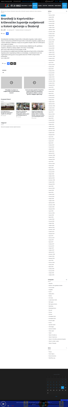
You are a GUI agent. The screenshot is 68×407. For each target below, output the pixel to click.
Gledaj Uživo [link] (51, 293)
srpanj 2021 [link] (51, 140)
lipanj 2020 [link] (51, 167)
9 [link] (65, 382)
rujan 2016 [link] (51, 260)
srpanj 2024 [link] (51, 66)
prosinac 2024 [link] (52, 56)
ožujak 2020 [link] (51, 173)
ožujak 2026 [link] (51, 25)
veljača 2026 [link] (51, 27)
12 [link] (53, 384)
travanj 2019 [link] (51, 196)
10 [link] (47, 384)
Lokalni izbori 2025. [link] (53, 299)
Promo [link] (50, 322)
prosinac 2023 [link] (52, 81)
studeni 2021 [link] (51, 132)
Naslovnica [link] (24, 5)
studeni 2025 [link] (51, 33)
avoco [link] (3, 29)
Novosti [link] (35, 5)
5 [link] (53, 382)
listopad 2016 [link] (52, 258)
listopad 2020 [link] (52, 159)
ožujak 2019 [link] (51, 198)
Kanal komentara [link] (52, 355)
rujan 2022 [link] (51, 112)
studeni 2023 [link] (51, 83)
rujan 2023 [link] (51, 87)
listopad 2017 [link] (51, 233)
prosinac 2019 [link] (52, 180)
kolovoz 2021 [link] (51, 138)
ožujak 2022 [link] (51, 124)
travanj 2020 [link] (51, 171)
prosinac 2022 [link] (52, 105)
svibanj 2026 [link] (51, 21)
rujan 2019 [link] (51, 186)
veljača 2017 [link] (51, 250)
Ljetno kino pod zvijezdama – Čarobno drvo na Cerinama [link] (35, 1)
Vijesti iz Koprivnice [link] (53, 337)
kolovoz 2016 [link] (51, 262)
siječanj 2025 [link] (51, 54)
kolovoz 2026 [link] (52, 15)
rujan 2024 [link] (51, 62)
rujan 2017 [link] (51, 235)
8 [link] (62, 382)
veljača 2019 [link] (51, 200)
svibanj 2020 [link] (51, 169)
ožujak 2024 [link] (51, 74)
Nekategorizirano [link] (52, 308)
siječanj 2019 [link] (51, 202)
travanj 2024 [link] (51, 72)
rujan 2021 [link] (51, 136)
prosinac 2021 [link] (52, 130)
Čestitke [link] (45, 5)
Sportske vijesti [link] (52, 324)
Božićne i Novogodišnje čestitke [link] (55, 285)
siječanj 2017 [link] (51, 252)
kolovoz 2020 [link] (52, 163)
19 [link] (53, 387)
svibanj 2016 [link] (51, 268)
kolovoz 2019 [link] (51, 188)
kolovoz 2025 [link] (52, 39)
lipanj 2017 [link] (51, 241)
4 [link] (50, 382)
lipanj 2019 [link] (51, 192)
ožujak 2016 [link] (51, 272)
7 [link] (59, 382)
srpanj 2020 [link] (51, 165)
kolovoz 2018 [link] (51, 213)
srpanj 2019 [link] (51, 190)
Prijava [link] (50, 351)
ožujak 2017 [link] (51, 248)
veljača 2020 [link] (51, 175)
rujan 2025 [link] (51, 37)
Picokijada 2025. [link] (52, 316)
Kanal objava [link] (51, 353)
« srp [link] (56, 396)
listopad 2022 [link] (52, 109)
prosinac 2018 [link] (52, 204)
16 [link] (65, 384)
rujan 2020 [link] (51, 161)
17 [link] (47, 387)
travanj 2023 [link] (51, 97)
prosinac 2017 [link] (52, 229)
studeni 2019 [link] (51, 182)
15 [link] (62, 384)
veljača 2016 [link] (51, 274)
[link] (56, 1)
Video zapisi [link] (51, 330)
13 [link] (56, 384)
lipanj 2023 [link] (51, 93)
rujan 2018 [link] (51, 210)
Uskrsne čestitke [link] (52, 328)
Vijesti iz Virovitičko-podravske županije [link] (57, 339)
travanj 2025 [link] (51, 48)
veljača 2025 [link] (51, 52)
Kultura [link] (50, 295)
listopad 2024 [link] (52, 60)
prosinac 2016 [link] (52, 254)
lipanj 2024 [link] (51, 68)
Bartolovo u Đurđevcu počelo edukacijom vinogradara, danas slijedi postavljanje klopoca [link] (22, 113)
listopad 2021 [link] (51, 134)
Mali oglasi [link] (51, 302)
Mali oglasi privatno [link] (53, 304)
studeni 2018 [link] (51, 206)
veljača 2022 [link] (51, 126)
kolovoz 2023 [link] (52, 89)
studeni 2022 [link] (51, 107)
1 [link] (62, 379)
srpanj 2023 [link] (51, 91)
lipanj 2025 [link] (51, 43)
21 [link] (59, 387)
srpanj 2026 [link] (51, 17)
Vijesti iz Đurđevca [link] (53, 335)
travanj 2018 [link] (51, 221)
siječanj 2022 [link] (51, 128)
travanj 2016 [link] (51, 270)
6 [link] (56, 382)
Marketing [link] (51, 306)
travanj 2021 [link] (51, 147)
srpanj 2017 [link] (51, 239)
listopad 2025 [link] (52, 35)
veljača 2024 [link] (51, 76)
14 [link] (59, 384)
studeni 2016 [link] (51, 256)
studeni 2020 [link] (51, 157)
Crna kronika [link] (51, 287)
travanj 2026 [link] (51, 23)
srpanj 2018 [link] (51, 215)
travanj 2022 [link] (51, 122)
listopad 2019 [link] (52, 184)
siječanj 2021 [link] (51, 153)
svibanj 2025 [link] (51, 46)
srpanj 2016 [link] (51, 264)
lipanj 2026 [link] (51, 19)
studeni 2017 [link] (51, 231)
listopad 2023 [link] (52, 85)
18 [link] (50, 387)
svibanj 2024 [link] (51, 70)
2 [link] (65, 379)
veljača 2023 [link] (51, 101)
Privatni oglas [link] (52, 320)
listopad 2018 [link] (51, 208)
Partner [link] (50, 312)
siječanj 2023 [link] (52, 103)
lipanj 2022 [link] (51, 118)
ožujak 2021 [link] (51, 149)
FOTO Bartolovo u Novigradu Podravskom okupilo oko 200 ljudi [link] (6, 113)
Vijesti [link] (30, 5)
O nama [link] (40, 5)
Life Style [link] (51, 297)
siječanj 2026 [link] (52, 29)
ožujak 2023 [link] (51, 99)
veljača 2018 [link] (51, 225)
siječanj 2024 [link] (52, 79)
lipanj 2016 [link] (51, 266)
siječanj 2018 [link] (51, 227)
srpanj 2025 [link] (51, 41)
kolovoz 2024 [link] (52, 64)
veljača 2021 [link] (51, 151)
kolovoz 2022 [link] (52, 114)
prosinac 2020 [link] (52, 155)
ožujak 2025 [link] (51, 50)
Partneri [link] (50, 314)
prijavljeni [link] (8, 126)
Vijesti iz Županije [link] (52, 343)
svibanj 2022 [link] (51, 120)
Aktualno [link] (51, 283)
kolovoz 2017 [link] (51, 237)
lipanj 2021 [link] (51, 142)
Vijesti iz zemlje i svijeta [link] (54, 341)
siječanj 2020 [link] (52, 177)
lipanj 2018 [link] (51, 217)
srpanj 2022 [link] (51, 116)
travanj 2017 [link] (51, 246)
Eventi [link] (50, 291)
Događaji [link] (51, 289)
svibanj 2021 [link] (51, 145)
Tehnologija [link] (51, 326)
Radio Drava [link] (58, 5)
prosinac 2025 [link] (52, 31)
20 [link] (56, 387)
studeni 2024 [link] (51, 58)
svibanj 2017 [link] (51, 243)
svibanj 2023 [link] (51, 95)
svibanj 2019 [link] (51, 194)
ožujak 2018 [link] (51, 223)
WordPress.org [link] (52, 358)
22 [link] (62, 387)
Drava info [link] (51, 5)
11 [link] (50, 384)
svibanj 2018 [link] (51, 219)
